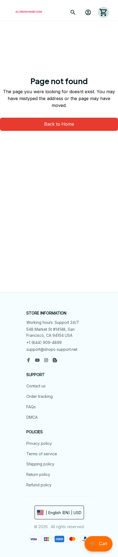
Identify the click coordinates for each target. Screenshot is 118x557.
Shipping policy (40, 464)
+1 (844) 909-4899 (44, 342)
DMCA (32, 417)
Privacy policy (39, 443)
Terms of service (41, 453)
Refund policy (39, 484)
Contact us (36, 386)
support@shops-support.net (51, 349)
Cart (98, 543)
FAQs (31, 406)
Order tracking (39, 396)
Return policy (38, 474)
